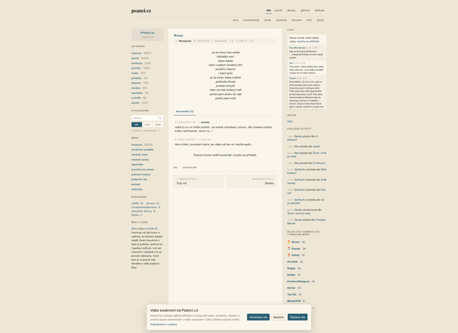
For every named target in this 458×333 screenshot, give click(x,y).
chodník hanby (140, 159)
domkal (150, 203)
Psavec (296, 248)
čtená (267, 19)
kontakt (135, 184)
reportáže (139, 92)
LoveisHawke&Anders (144, 207)
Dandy (298, 136)
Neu (291, 63)
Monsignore (185, 41)
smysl (316, 146)
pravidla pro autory (142, 169)
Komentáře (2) (185, 111)
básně (139, 58)
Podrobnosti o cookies (163, 324)
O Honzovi (319, 162)
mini (309, 19)
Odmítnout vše (258, 317)
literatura (141, 144)
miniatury (141, 63)
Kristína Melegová (298, 281)
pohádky (139, 78)
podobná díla (189, 167)
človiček (292, 261)
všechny (141, 53)
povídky (140, 68)
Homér (291, 287)
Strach (296, 241)
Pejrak (292, 78)
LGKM (134, 203)
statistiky (137, 189)
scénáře (138, 97)
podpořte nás (139, 179)
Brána (178, 35)
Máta (134, 228)
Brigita (291, 268)
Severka (205, 122)
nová (235, 19)
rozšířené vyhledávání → (145, 130)
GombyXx (300, 169)
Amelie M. (152, 228)
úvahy (138, 73)
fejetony (139, 82)
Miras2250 (294, 300)
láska (224, 41)
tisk (175, 167)
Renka (135, 214)
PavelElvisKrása (297, 47)
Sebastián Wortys (141, 211)
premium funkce (140, 174)
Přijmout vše (297, 317)
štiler (290, 121)
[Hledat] (160, 118)
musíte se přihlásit (308, 41)
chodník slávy (139, 154)
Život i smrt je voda (298, 213)
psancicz (141, 10)
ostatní (139, 102)
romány (139, 87)
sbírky (320, 19)
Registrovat (147, 37)
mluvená (297, 19)
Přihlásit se (147, 32)
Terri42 (291, 294)
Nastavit (279, 317)
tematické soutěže (142, 149)
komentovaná (251, 19)
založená (281, 19)
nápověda (137, 164)
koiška (291, 274)
